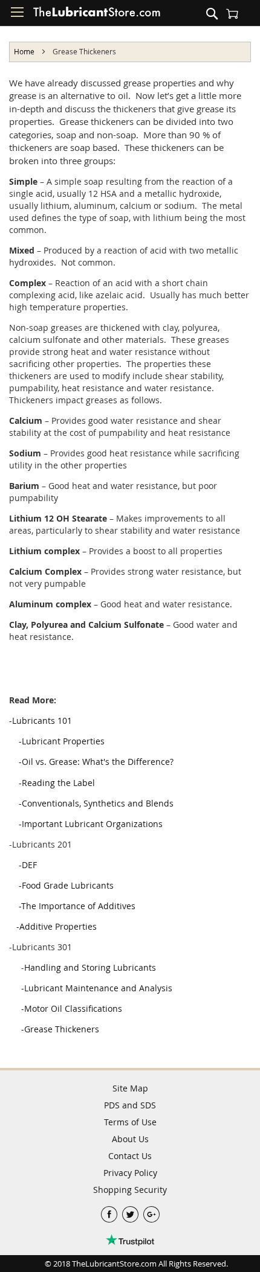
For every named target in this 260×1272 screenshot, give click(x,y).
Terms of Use (130, 1122)
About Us (130, 1139)
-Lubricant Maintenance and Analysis (95, 988)
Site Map (130, 1088)
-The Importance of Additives (77, 906)
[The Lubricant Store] (96, 14)
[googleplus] (151, 1211)
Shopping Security (130, 1189)
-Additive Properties (55, 926)
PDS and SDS (130, 1105)
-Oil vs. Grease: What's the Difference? (96, 761)
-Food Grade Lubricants (65, 885)
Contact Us (130, 1156)
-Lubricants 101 (40, 720)
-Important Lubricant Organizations (91, 823)
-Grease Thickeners (59, 1029)
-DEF (28, 865)
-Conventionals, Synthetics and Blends (96, 803)
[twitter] (131, 1211)
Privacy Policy (130, 1172)
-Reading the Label (57, 782)
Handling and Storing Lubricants (90, 967)
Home (25, 51)
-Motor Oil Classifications (70, 1008)
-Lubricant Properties (62, 741)
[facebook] (110, 1211)
